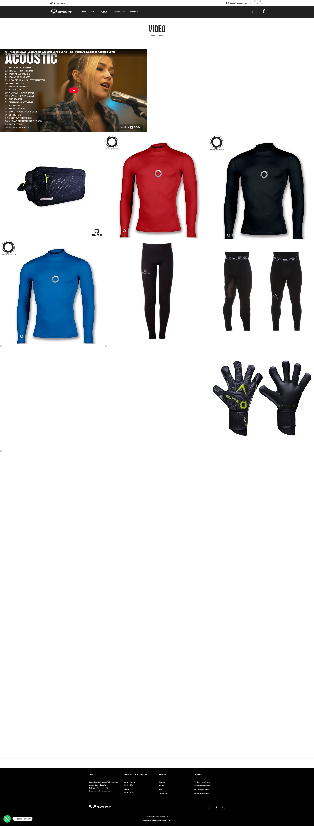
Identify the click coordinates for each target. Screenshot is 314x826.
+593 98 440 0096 (102, 788)
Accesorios (163, 793)
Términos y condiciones (202, 782)
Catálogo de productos (201, 793)
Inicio (153, 36)
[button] (263, 11)
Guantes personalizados (202, 786)
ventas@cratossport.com (239, 3)
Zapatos (162, 786)
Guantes (162, 782)
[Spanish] (261, 3)
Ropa (160, 789)
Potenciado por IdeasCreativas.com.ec (157, 820)
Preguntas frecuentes (201, 789)
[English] (256, 3)
